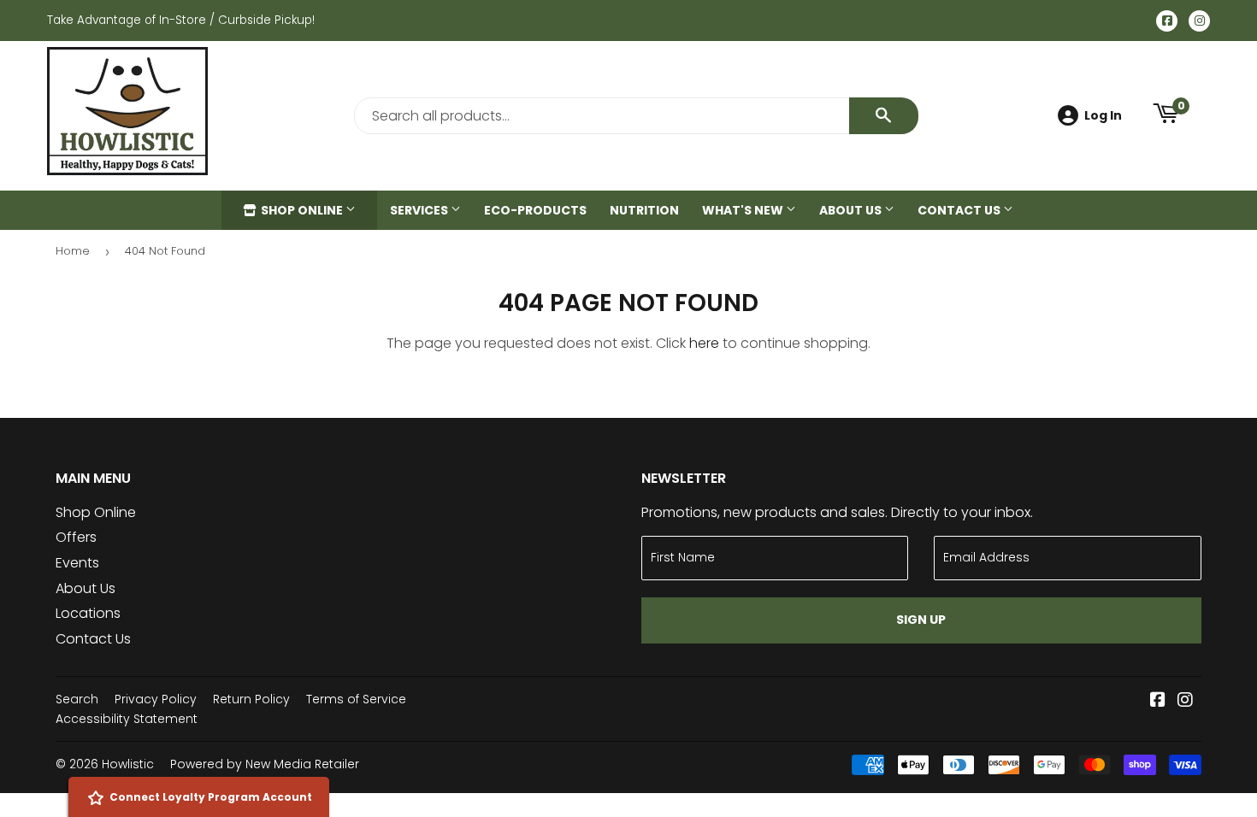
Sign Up (921, 619)
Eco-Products (535, 210)
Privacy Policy (156, 699)
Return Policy (251, 699)
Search (77, 699)
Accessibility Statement (127, 718)
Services (420, 210)
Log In (1103, 115)
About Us (851, 210)
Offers (76, 537)
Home (73, 251)
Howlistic (128, 764)
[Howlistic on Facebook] (1158, 701)
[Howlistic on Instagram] (1185, 701)
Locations (88, 613)
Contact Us (960, 210)
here (704, 343)
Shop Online (301, 210)
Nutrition (644, 210)
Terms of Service (356, 699)
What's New (744, 210)
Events (77, 563)
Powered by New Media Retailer (264, 764)
